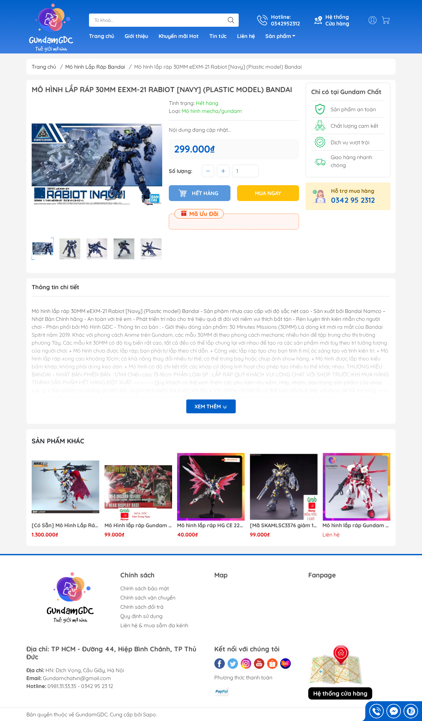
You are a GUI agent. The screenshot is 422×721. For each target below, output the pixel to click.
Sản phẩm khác (58, 441)
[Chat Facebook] (393, 711)
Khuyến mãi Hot (179, 36)
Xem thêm (208, 406)
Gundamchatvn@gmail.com (77, 678)
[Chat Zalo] (411, 711)
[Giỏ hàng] (387, 20)
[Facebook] (219, 663)
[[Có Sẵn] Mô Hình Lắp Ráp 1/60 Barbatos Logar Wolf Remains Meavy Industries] (66, 487)
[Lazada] (285, 663)
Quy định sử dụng (141, 616)
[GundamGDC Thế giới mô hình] (51, 27)
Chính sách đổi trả (142, 606)
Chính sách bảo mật (144, 588)
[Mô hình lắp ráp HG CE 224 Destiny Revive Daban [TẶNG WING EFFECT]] (211, 487)
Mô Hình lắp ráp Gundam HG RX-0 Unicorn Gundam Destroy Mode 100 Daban (138, 525)
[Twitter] (232, 663)
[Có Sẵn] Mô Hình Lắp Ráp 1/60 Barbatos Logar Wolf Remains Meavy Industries (66, 525)
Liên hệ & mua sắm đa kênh (154, 625)
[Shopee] (272, 663)
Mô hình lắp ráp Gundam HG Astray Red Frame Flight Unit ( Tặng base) (356, 525)
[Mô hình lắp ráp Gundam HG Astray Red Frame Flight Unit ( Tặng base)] (356, 487)
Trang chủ (101, 36)
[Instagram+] (246, 663)
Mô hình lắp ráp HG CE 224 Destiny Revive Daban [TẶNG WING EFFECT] (211, 525)
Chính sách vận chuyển (147, 597)
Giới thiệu (136, 36)
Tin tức (217, 36)
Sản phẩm (278, 36)
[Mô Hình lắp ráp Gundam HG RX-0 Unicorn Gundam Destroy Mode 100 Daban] (138, 487)
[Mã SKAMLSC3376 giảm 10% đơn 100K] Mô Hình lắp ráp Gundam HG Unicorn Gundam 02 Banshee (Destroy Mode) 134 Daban (284, 525)
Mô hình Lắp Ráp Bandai (95, 66)
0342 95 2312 (353, 200)
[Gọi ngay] (376, 711)
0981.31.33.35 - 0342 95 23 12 (80, 686)
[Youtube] (259, 663)
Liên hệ (246, 36)
